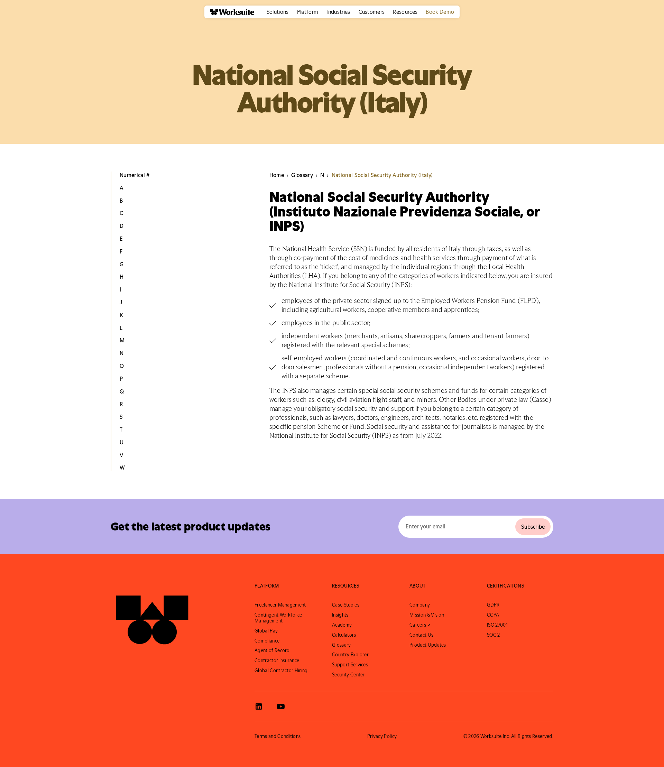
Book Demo (440, 11)
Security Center (348, 675)
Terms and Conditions (278, 736)
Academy (342, 625)
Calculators (344, 635)
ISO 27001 (497, 625)
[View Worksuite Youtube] (281, 706)
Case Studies (345, 605)
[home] (229, 12)
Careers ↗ (419, 625)
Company (419, 605)
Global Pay (266, 631)
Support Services (350, 665)
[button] (277, 12)
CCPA (493, 615)
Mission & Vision (426, 615)
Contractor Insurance (277, 660)
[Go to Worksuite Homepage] (152, 615)
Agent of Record (272, 650)
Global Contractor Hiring (281, 670)
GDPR (493, 605)
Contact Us (421, 635)
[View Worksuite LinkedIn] (259, 706)
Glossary (341, 645)
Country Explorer (350, 655)
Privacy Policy (382, 736)
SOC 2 (493, 635)
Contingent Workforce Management (278, 618)
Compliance (267, 641)
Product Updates (427, 645)
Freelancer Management (280, 605)
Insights (340, 615)
